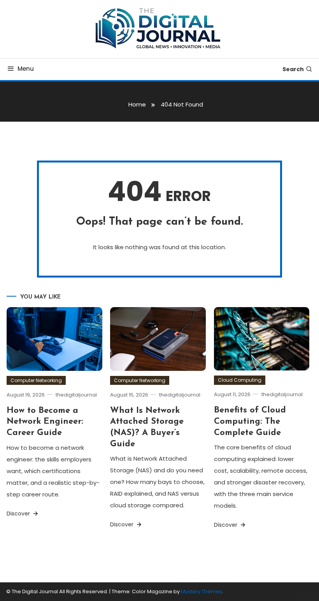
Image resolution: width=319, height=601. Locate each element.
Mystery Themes (201, 591)
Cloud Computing (239, 380)
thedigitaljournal (76, 394)
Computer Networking (36, 380)
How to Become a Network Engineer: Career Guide (45, 421)
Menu (26, 69)
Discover (19, 513)
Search (293, 69)
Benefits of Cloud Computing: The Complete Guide (250, 421)
